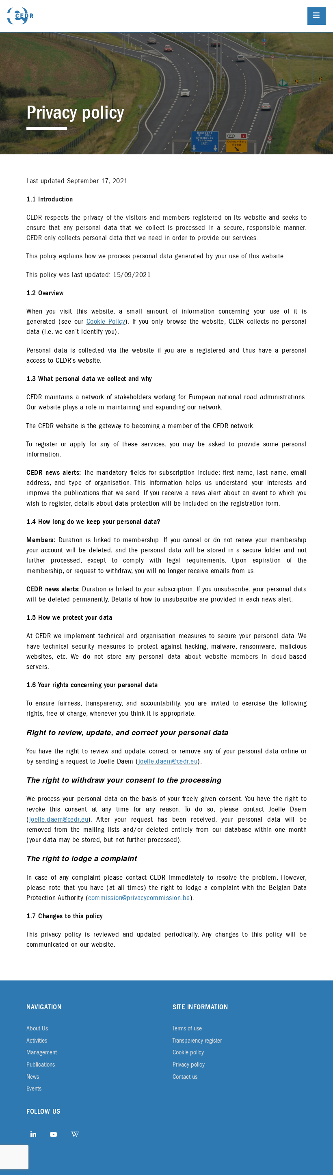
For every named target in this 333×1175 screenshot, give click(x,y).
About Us (37, 1028)
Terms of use (187, 1028)
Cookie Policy (105, 321)
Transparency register (197, 1040)
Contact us (185, 1076)
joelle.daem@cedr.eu (168, 761)
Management (41, 1052)
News (32, 1076)
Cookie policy (188, 1052)
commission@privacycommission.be (139, 898)
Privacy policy (189, 1064)
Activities (36, 1040)
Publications (40, 1064)
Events (33, 1088)
